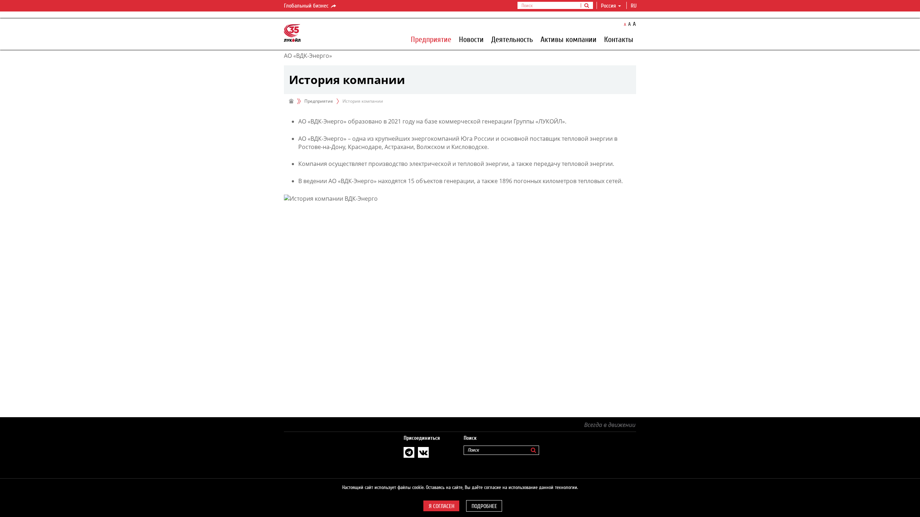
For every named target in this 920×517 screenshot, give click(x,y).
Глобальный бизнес (307, 6)
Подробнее (484, 506)
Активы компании (568, 39)
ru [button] (634, 6)
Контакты (618, 39)
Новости (471, 39)
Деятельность (512, 39)
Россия (608, 6)
